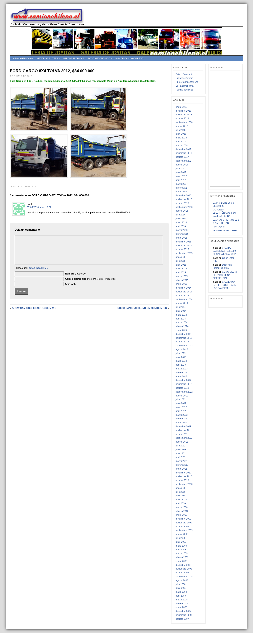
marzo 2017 (182, 184)
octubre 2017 (182, 157)
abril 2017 (181, 180)
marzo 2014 (182, 322)
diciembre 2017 (183, 149)
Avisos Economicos (100, 58)
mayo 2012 (181, 407)
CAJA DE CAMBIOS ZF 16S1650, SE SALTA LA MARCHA (224, 251)
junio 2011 (181, 449)
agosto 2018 (182, 126)
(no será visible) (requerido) (90, 278)
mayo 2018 (181, 137)
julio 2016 (181, 214)
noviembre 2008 (184, 568)
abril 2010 (181, 503)
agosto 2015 (182, 257)
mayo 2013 (181, 361)
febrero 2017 (182, 188)
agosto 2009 (182, 534)
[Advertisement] (166, 16)
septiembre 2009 (184, 530)
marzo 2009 (182, 553)
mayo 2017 (181, 176)
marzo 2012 (182, 415)
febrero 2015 (182, 280)
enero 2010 (181, 515)
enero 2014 (181, 330)
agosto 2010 (182, 488)
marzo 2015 (182, 276)
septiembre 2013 (184, 345)
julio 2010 (181, 492)
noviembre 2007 (184, 615)
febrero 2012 (182, 418)
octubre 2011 (182, 434)
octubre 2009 (182, 526)
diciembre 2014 (183, 288)
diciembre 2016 (183, 195)
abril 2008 (181, 596)
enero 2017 (181, 191)
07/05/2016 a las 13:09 (39, 207)
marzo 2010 (182, 507)
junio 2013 (181, 357)
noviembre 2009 (184, 522)
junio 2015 (181, 265)
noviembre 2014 (184, 291)
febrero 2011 (182, 465)
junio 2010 (181, 495)
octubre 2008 (182, 572)
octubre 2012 (182, 388)
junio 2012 (181, 403)
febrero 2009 (182, 557)
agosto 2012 (182, 395)
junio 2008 (181, 588)
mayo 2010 (181, 499)
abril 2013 (181, 365)
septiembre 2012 (184, 392)
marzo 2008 (182, 599)
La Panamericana (22, 58)
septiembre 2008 (184, 576)
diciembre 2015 (183, 241)
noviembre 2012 (184, 384)
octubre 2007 (182, 619)
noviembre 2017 (184, 153)
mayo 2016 (181, 222)
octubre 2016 (182, 203)
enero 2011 (181, 469)
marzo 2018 (182, 145)
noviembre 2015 (184, 245)
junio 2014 (181, 311)
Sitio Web (70, 284)
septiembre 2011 (184, 438)
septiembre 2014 (184, 299)
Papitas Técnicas (73, 58)
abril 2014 (181, 318)
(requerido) (75, 273)
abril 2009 (181, 549)
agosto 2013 (182, 349)
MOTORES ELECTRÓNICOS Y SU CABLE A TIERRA (224, 212)
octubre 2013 (182, 341)
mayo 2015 (181, 268)
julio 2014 (181, 307)
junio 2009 (181, 542)
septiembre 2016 (184, 207)
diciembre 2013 (183, 334)
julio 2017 (181, 168)
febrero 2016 (182, 234)
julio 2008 (181, 584)
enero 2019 (181, 107)
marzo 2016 (182, 230)
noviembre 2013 (184, 338)
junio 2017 (181, 172)
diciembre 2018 (183, 111)
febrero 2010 (182, 511)
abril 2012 (181, 411)
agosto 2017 (182, 164)
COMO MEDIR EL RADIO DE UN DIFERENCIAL (225, 275)
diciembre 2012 (183, 380)
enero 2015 (181, 284)
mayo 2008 (181, 592)
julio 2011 (180, 445)
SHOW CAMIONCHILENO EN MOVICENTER (142, 308)
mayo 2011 (181, 453)
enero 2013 (181, 376)
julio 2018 (181, 130)
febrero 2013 (182, 372)
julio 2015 (181, 261)
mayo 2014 (181, 315)
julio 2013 (181, 353)
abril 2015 (181, 272)
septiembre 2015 (184, 253)
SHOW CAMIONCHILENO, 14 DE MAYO (34, 308)
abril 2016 (181, 226)
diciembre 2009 (183, 519)
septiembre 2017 (184, 161)
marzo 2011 (181, 461)
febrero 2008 (182, 603)
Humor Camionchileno (129, 58)
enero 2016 (181, 238)
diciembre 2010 (183, 472)
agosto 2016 (182, 211)
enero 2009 (181, 561)
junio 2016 (181, 218)
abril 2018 (181, 141)
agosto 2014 (182, 303)
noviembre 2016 (184, 199)
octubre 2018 (182, 118)
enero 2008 (181, 607)
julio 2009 (181, 538)
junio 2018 (181, 134)
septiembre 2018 (184, 122)
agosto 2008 (182, 580)
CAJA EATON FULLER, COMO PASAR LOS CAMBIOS (225, 285)
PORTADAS (219, 226)
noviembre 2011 (184, 430)
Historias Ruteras (48, 58)
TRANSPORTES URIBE (225, 230)
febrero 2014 (182, 326)
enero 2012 (181, 422)
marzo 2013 (182, 368)
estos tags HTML (38, 268)
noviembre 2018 (184, 114)
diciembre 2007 (183, 611)
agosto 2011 (182, 442)
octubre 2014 (182, 295)
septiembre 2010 (184, 484)
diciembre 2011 (183, 426)
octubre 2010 (182, 480)
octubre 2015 (182, 249)
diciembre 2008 (183, 565)
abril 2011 (181, 457)
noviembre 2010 (184, 476)
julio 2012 (181, 399)
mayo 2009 (181, 546)
